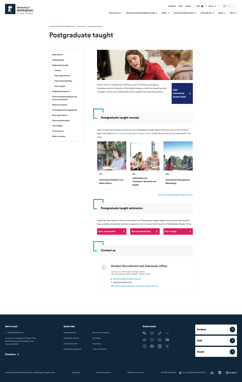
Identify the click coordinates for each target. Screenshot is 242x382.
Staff (181, 6)
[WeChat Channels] (152, 333)
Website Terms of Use (135, 372)
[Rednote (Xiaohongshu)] (167, 333)
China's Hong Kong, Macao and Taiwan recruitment (64, 98)
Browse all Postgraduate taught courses (175, 195)
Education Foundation (101, 333)
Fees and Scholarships (63, 81)
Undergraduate (58, 60)
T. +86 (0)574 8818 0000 (14, 333)
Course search (57, 131)
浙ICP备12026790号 (168, 372)
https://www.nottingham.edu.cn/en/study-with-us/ (136, 286)
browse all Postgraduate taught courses (134, 133)
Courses (58, 70)
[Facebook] (152, 346)
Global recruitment (59, 105)
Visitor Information (100, 349)
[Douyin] (159, 333)
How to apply (60, 86)
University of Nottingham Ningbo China (62, 26)
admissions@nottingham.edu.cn (127, 279)
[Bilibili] (152, 339)
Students (172, 6)
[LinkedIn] (159, 346)
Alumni (188, 6)
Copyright (76, 372)
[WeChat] (144, 333)
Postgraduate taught (60, 65)
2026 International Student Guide (179, 93)
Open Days (97, 344)
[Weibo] (144, 339)
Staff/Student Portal (71, 338)
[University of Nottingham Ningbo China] (19, 9)
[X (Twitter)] (167, 346)
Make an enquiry (58, 136)
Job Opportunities (71, 344)
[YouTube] (167, 339)
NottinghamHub (70, 333)
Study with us (81, 26)
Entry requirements (62, 76)
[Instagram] (144, 346)
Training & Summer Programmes (64, 110)
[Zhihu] (159, 339)
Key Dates (96, 338)
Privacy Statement (103, 372)
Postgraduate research (61, 91)
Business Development (72, 349)
